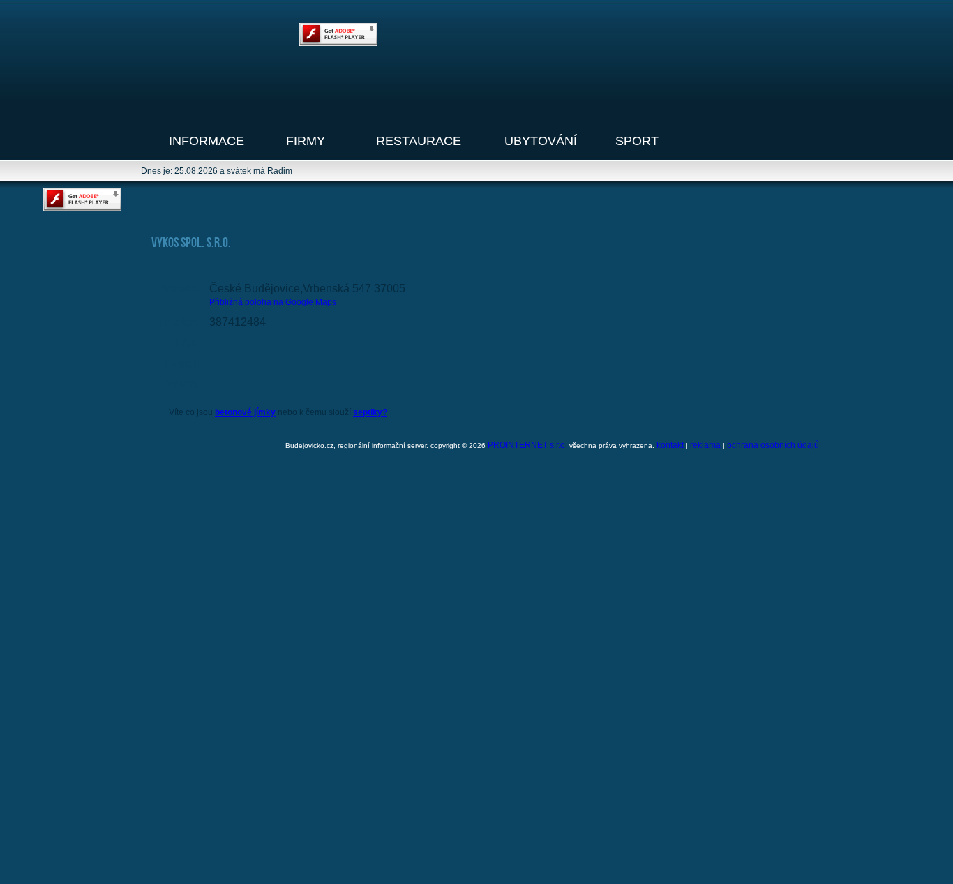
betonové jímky (245, 412)
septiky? (370, 412)
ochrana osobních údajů (773, 445)
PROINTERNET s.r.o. (527, 445)
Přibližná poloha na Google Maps (272, 302)
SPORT (637, 141)
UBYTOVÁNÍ (540, 141)
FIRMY (305, 141)
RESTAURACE (418, 141)
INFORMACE (206, 141)
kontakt (670, 445)
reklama (705, 445)
